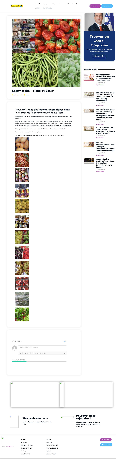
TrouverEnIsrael (9, 446)
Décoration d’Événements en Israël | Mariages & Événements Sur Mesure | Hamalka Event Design (105, 147)
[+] (45, 353)
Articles (37, 8)
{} (42, 353)
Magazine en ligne (73, 4)
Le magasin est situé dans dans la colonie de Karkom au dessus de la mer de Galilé (40, 129)
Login (64, 341)
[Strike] (27, 353)
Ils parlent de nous (58, 4)
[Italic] (22, 353)
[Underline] (25, 353)
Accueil (37, 4)
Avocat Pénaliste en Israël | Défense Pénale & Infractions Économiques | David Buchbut (105, 163)
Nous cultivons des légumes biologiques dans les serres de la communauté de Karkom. (42, 111)
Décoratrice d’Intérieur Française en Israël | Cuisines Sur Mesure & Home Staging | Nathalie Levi (105, 97)
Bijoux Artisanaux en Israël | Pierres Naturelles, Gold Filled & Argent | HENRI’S (105, 130)
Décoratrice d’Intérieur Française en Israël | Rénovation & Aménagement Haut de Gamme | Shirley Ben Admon (105, 115)
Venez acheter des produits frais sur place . (28, 132)
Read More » (100, 85)
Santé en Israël (48, 8)
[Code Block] (38, 353)
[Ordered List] (30, 353)
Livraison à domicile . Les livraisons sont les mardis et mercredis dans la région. (39, 135)
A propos (46, 4)
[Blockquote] (35, 353)
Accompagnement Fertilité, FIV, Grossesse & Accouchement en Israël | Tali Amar (105, 77)
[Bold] (20, 353)
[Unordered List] (33, 353)
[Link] (40, 353)
